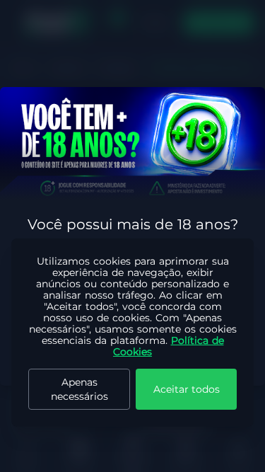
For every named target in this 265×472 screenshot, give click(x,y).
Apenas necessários (79, 389)
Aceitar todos (186, 389)
